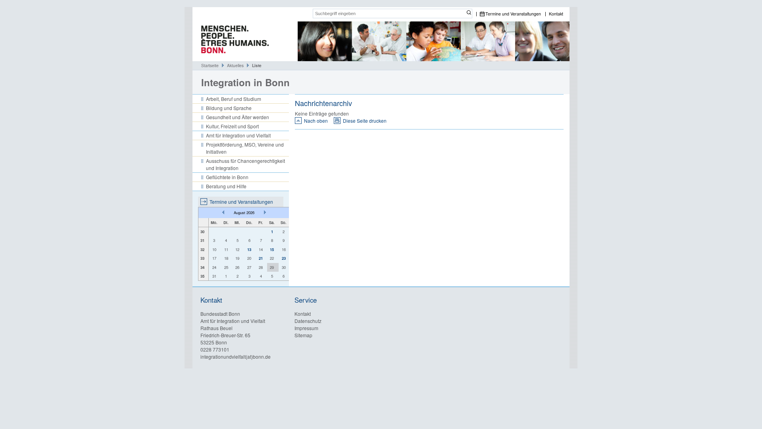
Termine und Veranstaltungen (513, 14)
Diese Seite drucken (365, 120)
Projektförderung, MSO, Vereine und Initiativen (245, 148)
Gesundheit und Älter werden (237, 117)
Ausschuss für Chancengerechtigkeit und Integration (245, 164)
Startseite (210, 65)
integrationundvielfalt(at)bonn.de (235, 356)
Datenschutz (307, 320)
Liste (257, 65)
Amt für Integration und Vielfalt (238, 135)
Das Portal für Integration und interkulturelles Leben (232, 41)
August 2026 (244, 212)
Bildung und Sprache (229, 107)
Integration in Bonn (245, 82)
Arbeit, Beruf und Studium (233, 98)
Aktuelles (235, 65)
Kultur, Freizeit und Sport (232, 126)
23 (284, 258)
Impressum (306, 328)
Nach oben (316, 120)
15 (272, 249)
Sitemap (303, 335)
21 (261, 258)
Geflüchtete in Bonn (227, 177)
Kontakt (556, 14)
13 (249, 249)
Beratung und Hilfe (226, 186)
